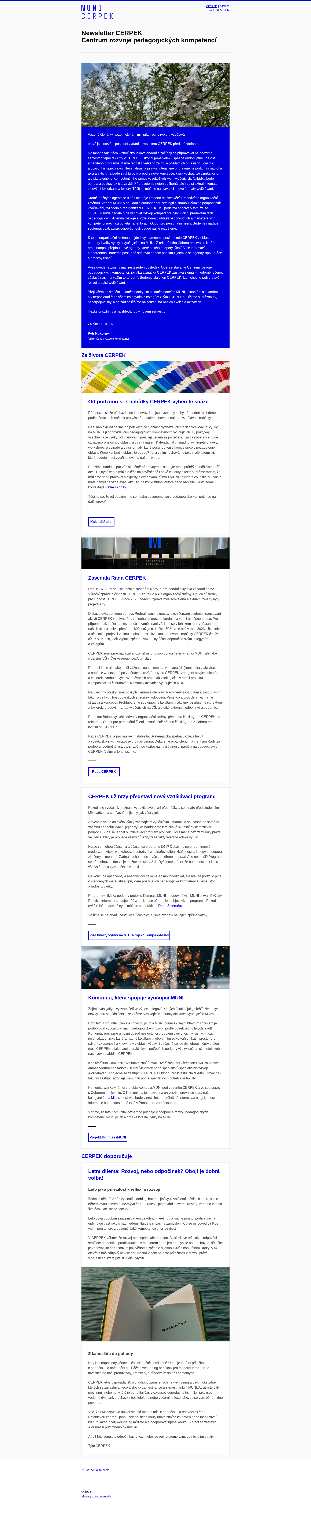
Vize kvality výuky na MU (109, 935)
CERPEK (211, 6)
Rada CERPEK (104, 771)
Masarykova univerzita (96, 1496)
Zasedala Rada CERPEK (117, 578)
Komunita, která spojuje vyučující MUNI (136, 997)
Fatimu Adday (115, 487)
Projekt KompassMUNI (150, 935)
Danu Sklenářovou (172, 906)
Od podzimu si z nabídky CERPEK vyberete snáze (148, 401)
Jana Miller (111, 1098)
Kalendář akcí (101, 522)
